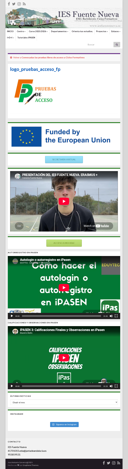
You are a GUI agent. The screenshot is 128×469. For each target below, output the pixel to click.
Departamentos (59, 31)
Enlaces (115, 31)
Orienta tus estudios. (82, 31)
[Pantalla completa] (116, 316)
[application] (64, 287)
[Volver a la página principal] (64, 17)
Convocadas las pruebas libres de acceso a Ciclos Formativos (53, 57)
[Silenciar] (111, 316)
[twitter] (13, 3)
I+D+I (10, 37)
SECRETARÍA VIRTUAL (64, 159)
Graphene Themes (31, 465)
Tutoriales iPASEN (26, 37)
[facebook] (9, 3)
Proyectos (101, 31)
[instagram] (19, 3)
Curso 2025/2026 (38, 31)
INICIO (10, 31)
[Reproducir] (11, 316)
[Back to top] (121, 462)
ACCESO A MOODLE (64, 243)
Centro (20, 31)
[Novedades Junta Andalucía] (24, 3)
